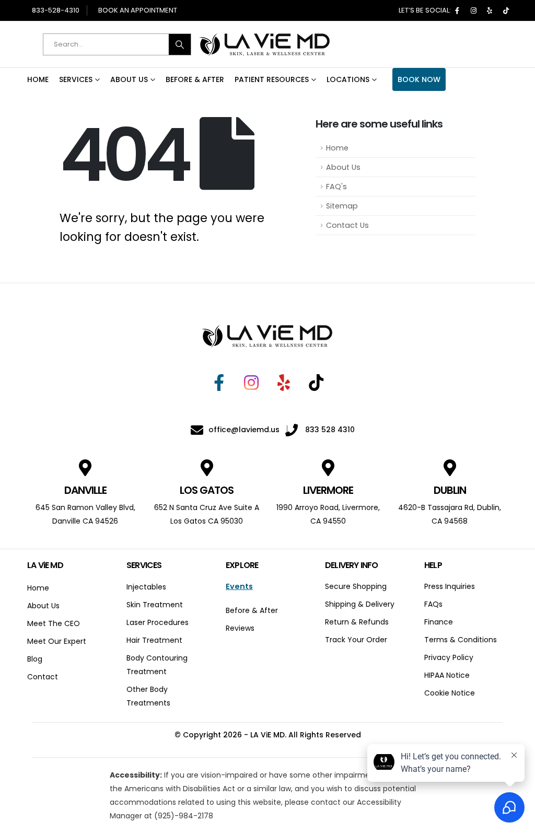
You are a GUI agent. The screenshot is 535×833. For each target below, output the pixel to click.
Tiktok (505, 10)
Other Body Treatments (148, 696)
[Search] (180, 44)
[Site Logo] (265, 44)
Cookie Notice (449, 693)
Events (239, 586)
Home (38, 79)
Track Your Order (356, 639)
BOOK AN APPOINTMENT (137, 10)
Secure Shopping (356, 586)
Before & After (195, 79)
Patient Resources (272, 79)
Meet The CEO (53, 623)
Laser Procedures (157, 622)
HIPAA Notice (447, 675)
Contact (42, 677)
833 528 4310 (329, 429)
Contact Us (347, 225)
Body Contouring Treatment (157, 665)
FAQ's (336, 186)
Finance (438, 622)
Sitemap (342, 206)
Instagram (473, 10)
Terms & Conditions (460, 639)
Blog (34, 659)
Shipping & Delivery (359, 604)
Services (75, 79)
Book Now (419, 79)
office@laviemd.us (244, 429)
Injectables (146, 587)
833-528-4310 (55, 10)
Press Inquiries (449, 586)
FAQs (433, 604)
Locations (348, 79)
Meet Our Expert (56, 641)
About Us (129, 79)
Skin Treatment (154, 604)
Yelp (489, 10)
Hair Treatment (154, 640)
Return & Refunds (357, 622)
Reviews (240, 628)
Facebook (457, 10)
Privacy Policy (448, 657)
